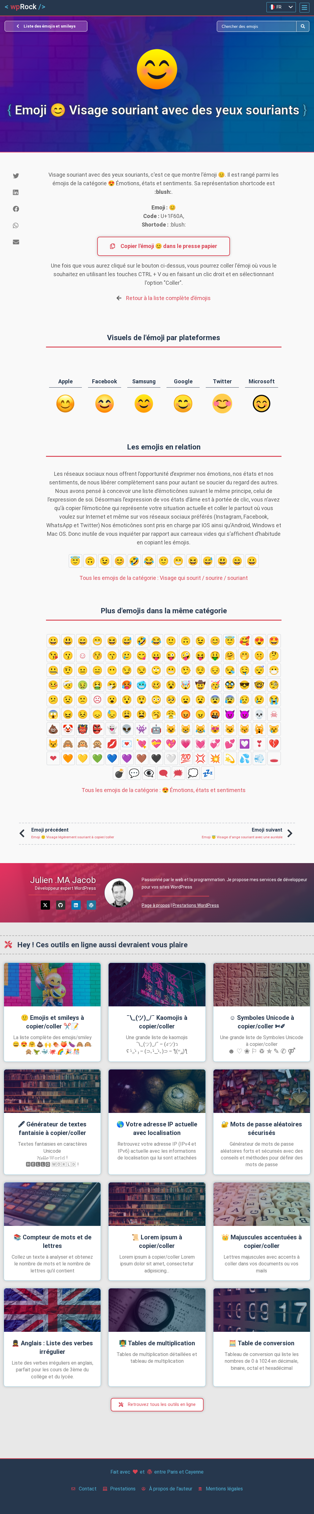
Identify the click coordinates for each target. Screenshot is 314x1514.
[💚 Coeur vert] (97, 758)
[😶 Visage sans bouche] (112, 670)
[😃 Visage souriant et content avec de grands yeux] (222, 561)
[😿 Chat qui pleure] (274, 729)
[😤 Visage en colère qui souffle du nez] (171, 714)
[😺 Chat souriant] (171, 729)
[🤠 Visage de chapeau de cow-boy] (200, 685)
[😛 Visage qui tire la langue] (156, 655)
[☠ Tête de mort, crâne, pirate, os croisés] (274, 714)
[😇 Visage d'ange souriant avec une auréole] (75, 561)
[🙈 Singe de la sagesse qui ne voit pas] (68, 743)
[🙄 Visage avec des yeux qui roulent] (156, 670)
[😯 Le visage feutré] (127, 699)
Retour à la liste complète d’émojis (168, 298)
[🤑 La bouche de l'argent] (215, 655)
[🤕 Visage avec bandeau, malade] (68, 685)
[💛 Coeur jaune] (83, 758)
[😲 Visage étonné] (141, 699)
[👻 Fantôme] (112, 729)
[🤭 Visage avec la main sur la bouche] (244, 655)
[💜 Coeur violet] (127, 758)
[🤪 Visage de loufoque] (186, 655)
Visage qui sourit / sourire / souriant (163, 578)
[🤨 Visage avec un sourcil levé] (68, 670)
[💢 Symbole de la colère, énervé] (200, 758)
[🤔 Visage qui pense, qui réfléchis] (274, 655)
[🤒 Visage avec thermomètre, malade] (53, 685)
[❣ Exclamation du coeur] (259, 743)
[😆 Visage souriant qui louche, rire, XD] (193, 561)
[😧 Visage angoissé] (200, 699)
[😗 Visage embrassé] (68, 655)
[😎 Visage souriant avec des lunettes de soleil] (244, 685)
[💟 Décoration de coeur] (244, 743)
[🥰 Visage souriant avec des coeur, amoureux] (244, 641)
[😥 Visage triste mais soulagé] (244, 699)
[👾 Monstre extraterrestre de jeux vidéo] (141, 729)
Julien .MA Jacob (63, 880)
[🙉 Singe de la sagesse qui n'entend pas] (83, 743)
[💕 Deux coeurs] (230, 743)
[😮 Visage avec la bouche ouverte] (112, 699)
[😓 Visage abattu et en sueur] (112, 714)
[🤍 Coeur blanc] (171, 758)
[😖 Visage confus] (68, 714)
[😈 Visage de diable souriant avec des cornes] (230, 714)
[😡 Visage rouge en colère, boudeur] (186, 714)
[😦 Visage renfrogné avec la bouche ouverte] (186, 699)
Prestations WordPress (196, 905)
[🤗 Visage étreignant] (230, 655)
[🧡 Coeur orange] (68, 758)
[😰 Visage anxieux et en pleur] (230, 699)
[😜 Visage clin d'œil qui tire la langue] (171, 655)
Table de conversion (261, 1343)
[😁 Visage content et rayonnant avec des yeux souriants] (178, 561)
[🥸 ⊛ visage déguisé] (230, 685)
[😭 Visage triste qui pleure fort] (274, 699)
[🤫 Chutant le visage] (259, 655)
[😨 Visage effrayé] (215, 699)
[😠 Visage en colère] (200, 714)
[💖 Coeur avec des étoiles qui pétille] (171, 743)
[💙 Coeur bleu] (112, 758)
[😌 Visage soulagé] (200, 670)
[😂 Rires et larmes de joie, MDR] (149, 561)
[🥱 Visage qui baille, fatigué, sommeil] (156, 714)
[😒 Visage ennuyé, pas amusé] (141, 670)
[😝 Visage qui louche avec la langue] (200, 655)
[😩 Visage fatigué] (127, 714)
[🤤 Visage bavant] (244, 670)
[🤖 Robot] (156, 729)
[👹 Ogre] (83, 729)
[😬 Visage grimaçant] (171, 670)
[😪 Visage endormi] (230, 670)
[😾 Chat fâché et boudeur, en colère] (53, 743)
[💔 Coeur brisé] (274, 743)
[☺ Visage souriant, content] (83, 655)
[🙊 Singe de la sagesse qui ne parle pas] (97, 743)
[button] (304, 8)
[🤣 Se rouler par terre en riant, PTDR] (134, 561)
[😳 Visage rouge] (156, 699)
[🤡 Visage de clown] (68, 729)
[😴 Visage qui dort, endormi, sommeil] (259, 670)
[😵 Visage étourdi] (171, 685)
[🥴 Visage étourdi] (156, 685)
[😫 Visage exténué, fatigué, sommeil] (141, 714)
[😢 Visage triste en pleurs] (259, 699)
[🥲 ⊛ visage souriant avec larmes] (127, 655)
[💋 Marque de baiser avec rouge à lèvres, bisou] (112, 743)
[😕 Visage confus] (53, 699)
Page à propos (156, 905)
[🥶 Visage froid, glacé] (141, 685)
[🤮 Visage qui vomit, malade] (97, 685)
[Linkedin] (76, 905)
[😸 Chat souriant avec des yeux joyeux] (186, 729)
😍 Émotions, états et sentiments (164, 790)
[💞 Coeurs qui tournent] (215, 743)
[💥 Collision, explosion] (215, 758)
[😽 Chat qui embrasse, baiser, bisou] (244, 729)
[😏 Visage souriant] (127, 670)
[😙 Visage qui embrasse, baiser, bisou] (112, 655)
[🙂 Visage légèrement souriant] (163, 561)
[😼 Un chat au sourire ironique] (230, 729)
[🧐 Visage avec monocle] (274, 685)
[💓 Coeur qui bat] (200, 743)
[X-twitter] (45, 905)
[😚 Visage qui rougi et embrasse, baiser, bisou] (97, 655)
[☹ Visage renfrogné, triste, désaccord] (97, 699)
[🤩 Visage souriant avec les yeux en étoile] (274, 641)
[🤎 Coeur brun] (141, 758)
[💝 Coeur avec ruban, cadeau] (156, 743)
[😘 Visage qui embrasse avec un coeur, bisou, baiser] (53, 655)
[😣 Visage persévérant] (83, 714)
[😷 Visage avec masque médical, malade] (274, 670)
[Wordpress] (91, 905)
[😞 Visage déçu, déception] (97, 714)
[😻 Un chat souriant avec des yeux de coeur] (215, 729)
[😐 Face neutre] (83, 670)
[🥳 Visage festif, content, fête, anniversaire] (215, 685)
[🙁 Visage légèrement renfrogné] (83, 699)
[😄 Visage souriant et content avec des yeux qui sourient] (237, 561)
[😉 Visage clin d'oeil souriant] (105, 561)
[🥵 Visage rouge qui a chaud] (127, 685)
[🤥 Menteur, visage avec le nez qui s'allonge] (186, 670)
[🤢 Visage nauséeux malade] (83, 685)
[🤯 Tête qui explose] (186, 685)
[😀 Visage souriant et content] (252, 561)
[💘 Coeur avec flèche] (141, 743)
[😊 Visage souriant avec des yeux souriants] (119, 561)
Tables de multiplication (157, 1343)
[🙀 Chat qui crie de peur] (259, 729)
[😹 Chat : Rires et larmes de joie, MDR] (200, 729)
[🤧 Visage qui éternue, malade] (112, 685)
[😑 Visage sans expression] (97, 670)
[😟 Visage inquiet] (68, 699)
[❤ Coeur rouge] (53, 758)
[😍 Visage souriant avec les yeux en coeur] (259, 641)
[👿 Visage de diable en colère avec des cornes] (244, 714)
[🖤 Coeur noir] (156, 758)
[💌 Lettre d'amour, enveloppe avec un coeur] (127, 743)
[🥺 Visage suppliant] (171, 699)
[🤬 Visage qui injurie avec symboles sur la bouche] (215, 714)
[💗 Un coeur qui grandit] (186, 743)
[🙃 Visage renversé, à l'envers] (90, 561)
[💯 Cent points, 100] (186, 758)
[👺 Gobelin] (97, 729)
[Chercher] (227, 26)
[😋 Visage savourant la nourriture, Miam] (141, 655)
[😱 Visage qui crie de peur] (53, 714)
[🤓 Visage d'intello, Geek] (259, 685)
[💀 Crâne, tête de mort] (259, 714)
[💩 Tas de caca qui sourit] (53, 729)
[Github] (60, 905)
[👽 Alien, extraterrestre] (127, 729)
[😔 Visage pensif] (215, 670)
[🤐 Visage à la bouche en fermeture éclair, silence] (53, 670)
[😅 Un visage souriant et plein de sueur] (208, 561)
